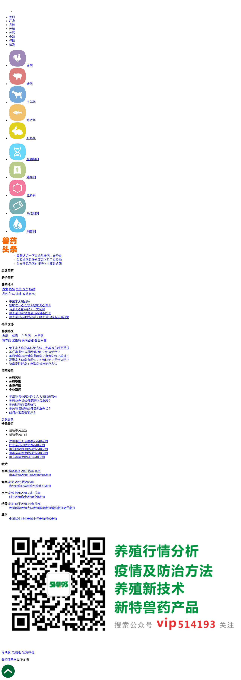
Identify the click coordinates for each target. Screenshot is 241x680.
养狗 (31, 503)
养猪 (12, 289)
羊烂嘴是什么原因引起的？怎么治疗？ (34, 351)
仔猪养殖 (33, 475)
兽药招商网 (9, 659)
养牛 (38, 471)
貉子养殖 (69, 507)
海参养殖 (27, 496)
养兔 (38, 503)
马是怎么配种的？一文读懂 (27, 309)
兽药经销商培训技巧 (22, 404)
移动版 (6, 652)
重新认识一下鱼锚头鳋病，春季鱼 (39, 255)
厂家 (12, 20)
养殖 (12, 28)
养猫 (12, 507)
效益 (25, 293)
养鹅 (11, 482)
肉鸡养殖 (45, 486)
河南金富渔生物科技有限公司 (28, 453)
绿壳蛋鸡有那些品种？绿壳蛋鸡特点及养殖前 (39, 317)
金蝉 (12, 518)
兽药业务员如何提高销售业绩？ (30, 400)
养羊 (31, 471)
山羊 (12, 475)
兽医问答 (40, 340)
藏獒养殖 (45, 507)
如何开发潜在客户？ (22, 412)
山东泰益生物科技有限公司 (27, 457)
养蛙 (11, 492)
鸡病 (18, 486)
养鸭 (18, 482)
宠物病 (16, 340)
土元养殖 (39, 518)
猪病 (15, 335)
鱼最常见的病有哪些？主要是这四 (39, 263)
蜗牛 (18, 518)
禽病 (5, 335)
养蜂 (30, 518)
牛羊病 (26, 335)
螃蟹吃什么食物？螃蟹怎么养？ (30, 305)
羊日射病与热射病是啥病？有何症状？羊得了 (39, 355)
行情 (12, 40)
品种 (5, 293)
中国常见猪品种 (19, 301)
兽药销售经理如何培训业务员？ (30, 408)
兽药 (12, 16)
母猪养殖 (21, 475)
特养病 (6, 340)
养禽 (5, 289)
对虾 (12, 496)
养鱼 (38, 492)
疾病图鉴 (28, 340)
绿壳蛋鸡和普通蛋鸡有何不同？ (30, 313)
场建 (19, 293)
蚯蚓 (24, 518)
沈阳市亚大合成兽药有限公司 (28, 441)
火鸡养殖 (33, 507)
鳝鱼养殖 (39, 496)
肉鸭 (12, 486)
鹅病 (30, 486)
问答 (32, 293)
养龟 (18, 496)
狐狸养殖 (57, 507)
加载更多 (8, 419)
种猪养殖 (45, 475)
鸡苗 (24, 486)
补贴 (12, 293)
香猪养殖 (14, 471)
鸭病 (36, 486)
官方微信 (28, 652)
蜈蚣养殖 (51, 518)
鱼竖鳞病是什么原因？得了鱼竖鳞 (39, 259)
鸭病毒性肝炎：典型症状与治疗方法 (33, 363)
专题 (12, 36)
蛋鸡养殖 (28, 482)
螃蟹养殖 (21, 492)
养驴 (24, 471)
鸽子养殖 (21, 503)
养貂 (11, 503)
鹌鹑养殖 (21, 507)
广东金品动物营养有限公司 (27, 445)
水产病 (38, 335)
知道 (12, 44)
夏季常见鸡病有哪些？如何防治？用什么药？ (39, 359)
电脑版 (16, 652)
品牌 (12, 24)
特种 (32, 289)
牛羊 (19, 289)
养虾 (31, 492)
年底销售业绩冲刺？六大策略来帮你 (33, 396)
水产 (25, 289)
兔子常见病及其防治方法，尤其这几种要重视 (39, 348)
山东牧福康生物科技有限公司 (28, 449)
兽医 (12, 32)
